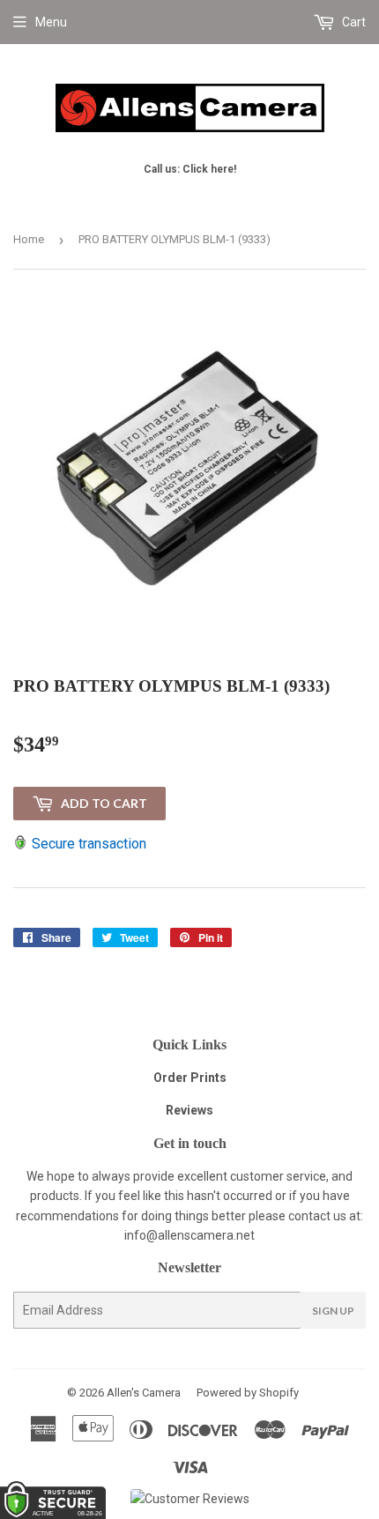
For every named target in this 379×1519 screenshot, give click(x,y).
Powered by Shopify (248, 1392)
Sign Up (333, 1310)
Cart (352, 22)
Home (28, 239)
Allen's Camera (144, 1392)
